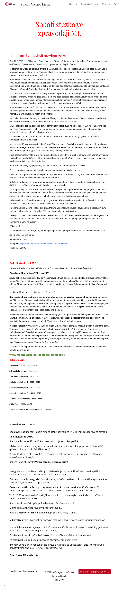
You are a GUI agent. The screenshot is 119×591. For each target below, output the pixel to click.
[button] (115, 4)
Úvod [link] (71, 4)
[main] (59, 28)
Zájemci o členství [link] (89, 4)
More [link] (104, 4)
